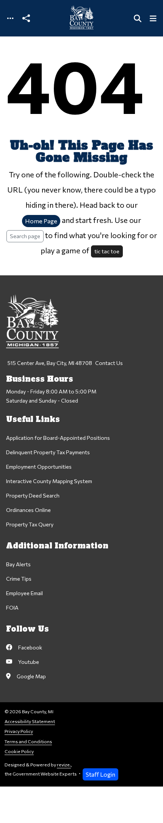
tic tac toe (106, 251)
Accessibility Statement (30, 721)
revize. (64, 765)
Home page (41, 220)
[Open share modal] (26, 18)
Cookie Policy (19, 751)
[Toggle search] (137, 18)
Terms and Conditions (28, 741)
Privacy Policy (19, 731)
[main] (81, 411)
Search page (25, 235)
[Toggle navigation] (10, 18)
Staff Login (100, 774)
